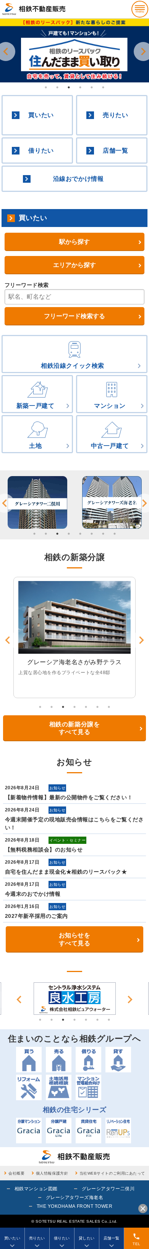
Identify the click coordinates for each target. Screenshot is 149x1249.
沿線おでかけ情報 (78, 178)
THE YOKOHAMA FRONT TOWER (75, 1206)
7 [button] (103, 534)
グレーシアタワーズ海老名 (74, 1197)
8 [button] (114, 534)
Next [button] (129, 999)
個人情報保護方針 (52, 1173)
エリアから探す (74, 265)
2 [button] (57, 87)
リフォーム (29, 1087)
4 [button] (80, 87)
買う (29, 1059)
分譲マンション (29, 1130)
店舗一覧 (115, 150)
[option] (74, 50)
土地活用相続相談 (58, 1087)
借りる (88, 1059)
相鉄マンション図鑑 (36, 1188)
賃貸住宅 (88, 1130)
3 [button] (69, 87)
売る (58, 1059)
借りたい (40, 150)
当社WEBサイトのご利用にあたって (112, 1173)
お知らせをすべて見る (75, 939)
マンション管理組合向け (88, 1087)
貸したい (87, 1238)
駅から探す (74, 241)
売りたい (115, 115)
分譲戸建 (58, 1130)
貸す (118, 1059)
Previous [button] (19, 999)
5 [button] (92, 87)
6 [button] (103, 87)
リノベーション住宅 (118, 1130)
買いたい (40, 115)
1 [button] (46, 87)
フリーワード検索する (74, 316)
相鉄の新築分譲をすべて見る (74, 728)
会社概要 (16, 1173)
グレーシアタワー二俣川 (108, 1188)
